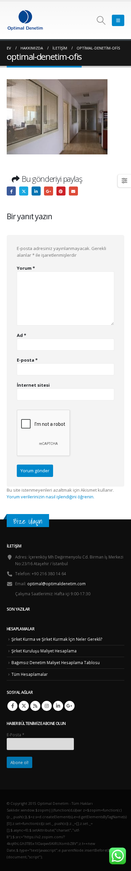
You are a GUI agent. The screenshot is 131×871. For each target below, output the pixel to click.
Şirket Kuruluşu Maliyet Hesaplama (44, 650)
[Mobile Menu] (118, 20)
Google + (48, 191)
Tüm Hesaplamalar (29, 674)
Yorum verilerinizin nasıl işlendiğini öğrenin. (50, 497)
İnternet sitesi (33, 385)
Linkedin (58, 706)
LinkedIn (36, 191)
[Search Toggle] (101, 20)
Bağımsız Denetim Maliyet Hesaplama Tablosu (55, 662)
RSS (35, 706)
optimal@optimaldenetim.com (56, 583)
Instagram (47, 706)
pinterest (61, 191)
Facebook (11, 191)
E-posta (73, 191)
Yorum (26, 268)
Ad (21, 335)
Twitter (23, 191)
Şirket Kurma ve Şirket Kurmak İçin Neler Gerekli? (56, 639)
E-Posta (15, 734)
